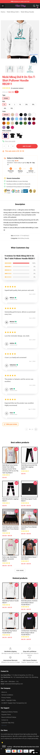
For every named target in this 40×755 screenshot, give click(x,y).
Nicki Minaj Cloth (13, 12)
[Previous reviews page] (26, 429)
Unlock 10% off (4, 746)
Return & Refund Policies (8, 717)
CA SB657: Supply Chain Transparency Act (14, 703)
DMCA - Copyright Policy (8, 700)
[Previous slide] (4, 39)
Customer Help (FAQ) (7, 722)
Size (3, 101)
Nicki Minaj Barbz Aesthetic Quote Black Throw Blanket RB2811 (10, 529)
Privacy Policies (6, 697)
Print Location (6, 130)
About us (4, 692)
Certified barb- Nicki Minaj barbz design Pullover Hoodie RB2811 (29, 632)
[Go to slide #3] (30, 69)
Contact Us (4, 720)
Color (4, 111)
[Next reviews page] (36, 429)
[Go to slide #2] (20, 69)
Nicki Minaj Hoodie (27, 12)
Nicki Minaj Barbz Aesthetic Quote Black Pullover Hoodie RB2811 (29, 602)
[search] (34, 6)
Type (3, 95)
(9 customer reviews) (17, 88)
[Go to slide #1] (10, 69)
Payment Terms (6, 714)
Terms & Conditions (7, 695)
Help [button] (36, 752)
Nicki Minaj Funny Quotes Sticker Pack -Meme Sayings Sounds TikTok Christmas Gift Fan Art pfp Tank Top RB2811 (10, 469)
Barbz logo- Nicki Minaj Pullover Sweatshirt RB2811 (9, 559)
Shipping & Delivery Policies (9, 712)
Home (3, 12)
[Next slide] (36, 39)
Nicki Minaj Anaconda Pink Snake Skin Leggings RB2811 (29, 467)
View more (20, 570)
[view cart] (37, 6)
